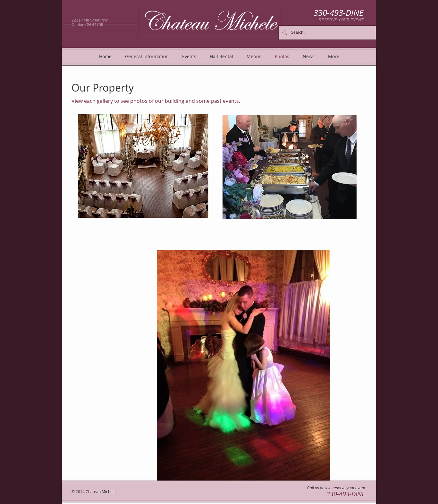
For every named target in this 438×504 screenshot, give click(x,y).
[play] (193, 212)
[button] (143, 166)
